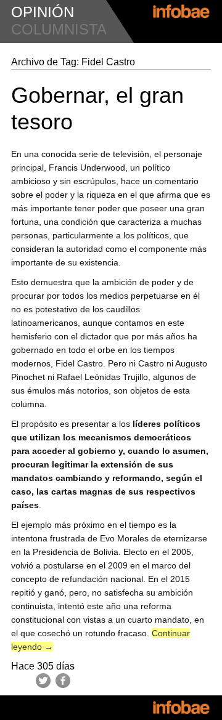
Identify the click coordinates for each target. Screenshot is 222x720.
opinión (42, 12)
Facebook (63, 680)
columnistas (64, 29)
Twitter (43, 680)
